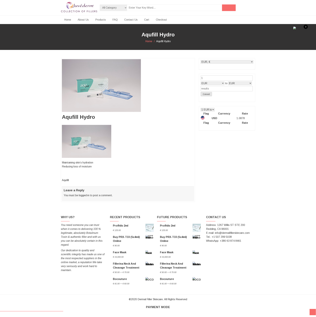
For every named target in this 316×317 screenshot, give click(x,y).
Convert (206, 94)
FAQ (115, 19)
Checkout (161, 19)
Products (100, 19)
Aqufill (65, 180)
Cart (146, 19)
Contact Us (131, 19)
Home (67, 19)
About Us (83, 19)
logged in (84, 195)
